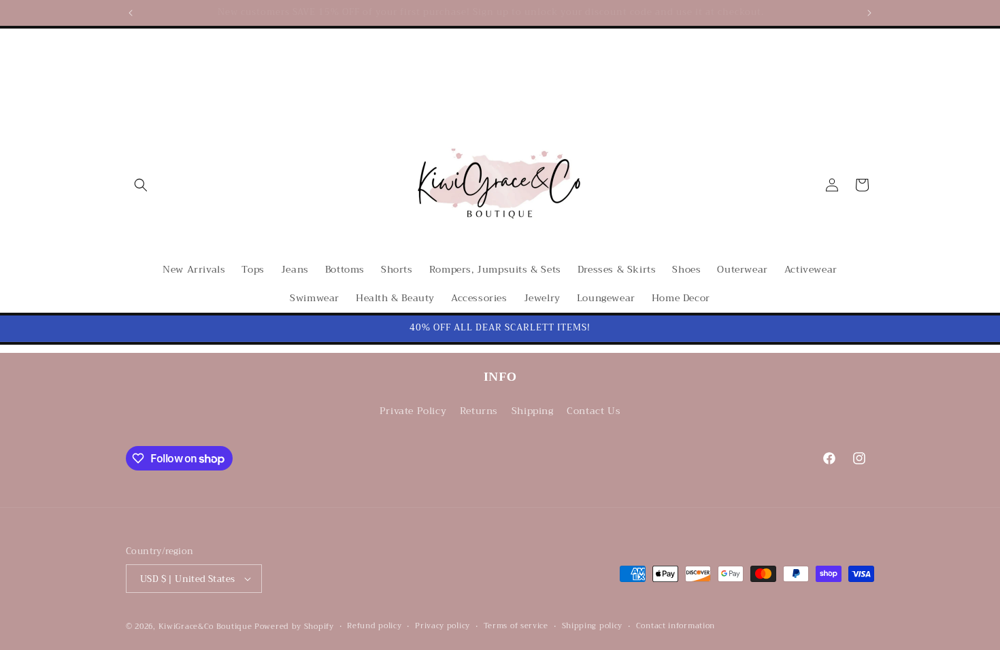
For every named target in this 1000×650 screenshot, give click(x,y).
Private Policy (413, 411)
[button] (141, 185)
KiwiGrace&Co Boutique (205, 626)
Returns (479, 411)
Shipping (533, 411)
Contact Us (593, 411)
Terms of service (516, 626)
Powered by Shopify (294, 626)
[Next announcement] (869, 13)
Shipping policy (592, 626)
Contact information (675, 626)
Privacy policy (442, 626)
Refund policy (374, 626)
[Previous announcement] (131, 13)
